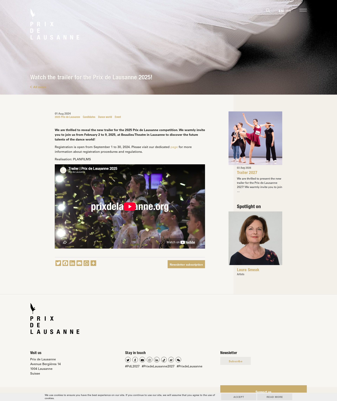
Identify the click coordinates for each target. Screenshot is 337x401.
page (174, 147)
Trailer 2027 (247, 173)
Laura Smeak (248, 270)
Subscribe (235, 361)
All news (39, 87)
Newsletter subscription (186, 264)
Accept (238, 397)
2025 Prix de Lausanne (67, 117)
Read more (275, 397)
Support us (264, 392)
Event (118, 117)
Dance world (105, 117)
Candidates (89, 117)
